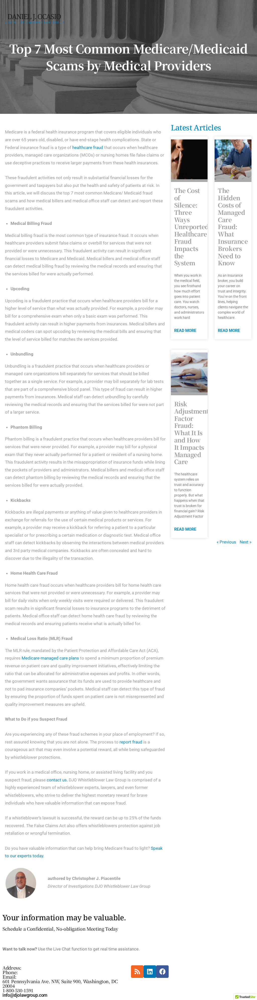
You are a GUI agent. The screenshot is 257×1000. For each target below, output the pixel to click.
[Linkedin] (150, 971)
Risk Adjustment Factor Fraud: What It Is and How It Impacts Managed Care (191, 432)
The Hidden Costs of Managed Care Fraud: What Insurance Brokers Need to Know (233, 226)
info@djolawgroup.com (25, 995)
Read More (185, 330)
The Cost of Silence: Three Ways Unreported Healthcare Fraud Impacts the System (191, 226)
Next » (245, 541)
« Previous (226, 541)
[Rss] (137, 971)
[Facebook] (162, 971)
